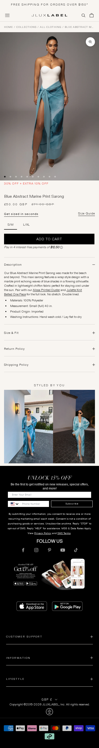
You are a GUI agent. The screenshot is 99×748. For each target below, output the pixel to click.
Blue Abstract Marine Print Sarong (80, 27)
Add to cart (49, 239)
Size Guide (86, 213)
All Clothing (50, 27)
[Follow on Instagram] (36, 550)
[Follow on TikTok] (75, 550)
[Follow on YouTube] (62, 550)
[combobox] (14, 504)
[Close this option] (49, 711)
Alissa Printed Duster (46, 290)
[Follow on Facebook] (23, 550)
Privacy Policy (42, 533)
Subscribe (71, 503)
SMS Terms (64, 533)
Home (8, 27)
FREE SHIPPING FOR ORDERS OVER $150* (49, 4)
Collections (26, 27)
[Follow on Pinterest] (49, 550)
